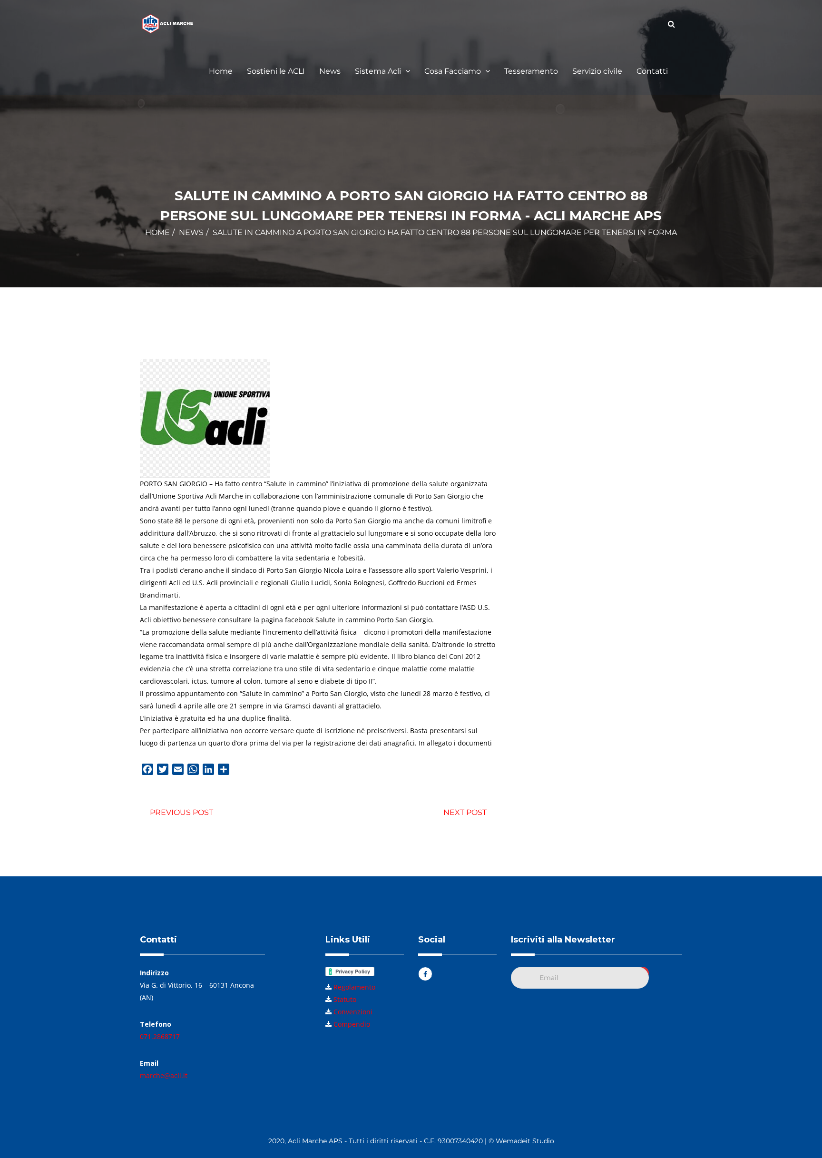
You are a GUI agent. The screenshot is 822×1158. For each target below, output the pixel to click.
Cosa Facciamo (453, 71)
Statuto (344, 999)
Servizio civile (597, 71)
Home (221, 71)
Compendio (351, 1024)
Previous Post (181, 812)
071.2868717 (160, 1036)
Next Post (465, 812)
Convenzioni (352, 1011)
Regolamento (354, 986)
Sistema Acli (379, 71)
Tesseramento (531, 71)
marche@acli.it (163, 1075)
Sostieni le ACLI (276, 71)
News (330, 71)
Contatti (652, 71)
